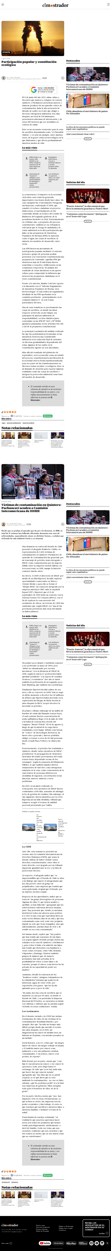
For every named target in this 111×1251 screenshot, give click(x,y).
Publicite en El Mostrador (66, 1226)
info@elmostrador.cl (16, 1231)
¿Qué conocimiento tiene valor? (80, 134)
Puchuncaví (6, 1182)
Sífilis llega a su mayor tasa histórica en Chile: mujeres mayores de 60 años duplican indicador (35, 162)
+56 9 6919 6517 (6, 1231)
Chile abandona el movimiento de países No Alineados (87, 112)
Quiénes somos (40, 1225)
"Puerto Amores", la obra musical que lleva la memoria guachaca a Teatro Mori (87, 207)
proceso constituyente (14, 423)
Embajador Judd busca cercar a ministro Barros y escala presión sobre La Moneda (54, 162)
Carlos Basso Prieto (16, 523)
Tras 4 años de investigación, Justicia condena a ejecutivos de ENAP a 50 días (62, 827)
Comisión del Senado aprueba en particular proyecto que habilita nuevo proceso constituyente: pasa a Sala (7, 443)
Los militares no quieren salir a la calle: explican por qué (54, 177)
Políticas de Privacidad (42, 1231)
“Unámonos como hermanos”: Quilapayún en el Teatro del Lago (86, 215)
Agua (3, 423)
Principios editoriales (42, 1229)
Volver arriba (5, 1243)
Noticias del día (75, 182)
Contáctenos (62, 1230)
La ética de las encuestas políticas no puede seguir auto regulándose (85, 128)
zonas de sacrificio (28, 423)
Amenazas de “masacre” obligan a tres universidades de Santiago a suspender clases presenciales (34, 180)
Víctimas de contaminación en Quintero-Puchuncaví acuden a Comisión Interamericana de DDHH (87, 87)
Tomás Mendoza (15, 77)
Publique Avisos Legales (66, 1228)
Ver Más (44, 78)
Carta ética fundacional (42, 1227)
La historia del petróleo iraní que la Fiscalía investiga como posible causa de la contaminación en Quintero (41, 827)
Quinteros (15, 1182)
